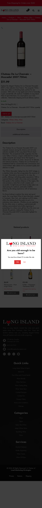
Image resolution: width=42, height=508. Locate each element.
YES (17, 262)
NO (24, 262)
